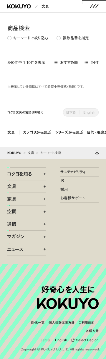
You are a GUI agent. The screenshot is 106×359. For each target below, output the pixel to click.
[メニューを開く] (94, 6)
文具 (45, 6)
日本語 (71, 112)
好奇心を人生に (68, 289)
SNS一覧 (37, 322)
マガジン (15, 236)
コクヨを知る (19, 173)
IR (62, 180)
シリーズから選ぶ (69, 132)
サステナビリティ (73, 172)
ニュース (15, 249)
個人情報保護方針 (61, 322)
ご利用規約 (87, 322)
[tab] (27, 38)
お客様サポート (72, 198)
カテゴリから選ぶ (37, 132)
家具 (11, 199)
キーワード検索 (50, 152)
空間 (11, 211)
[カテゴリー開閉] (41, 174)
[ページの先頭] (97, 153)
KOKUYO (14, 152)
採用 (64, 189)
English (89, 112)
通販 (11, 224)
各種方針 (92, 331)
